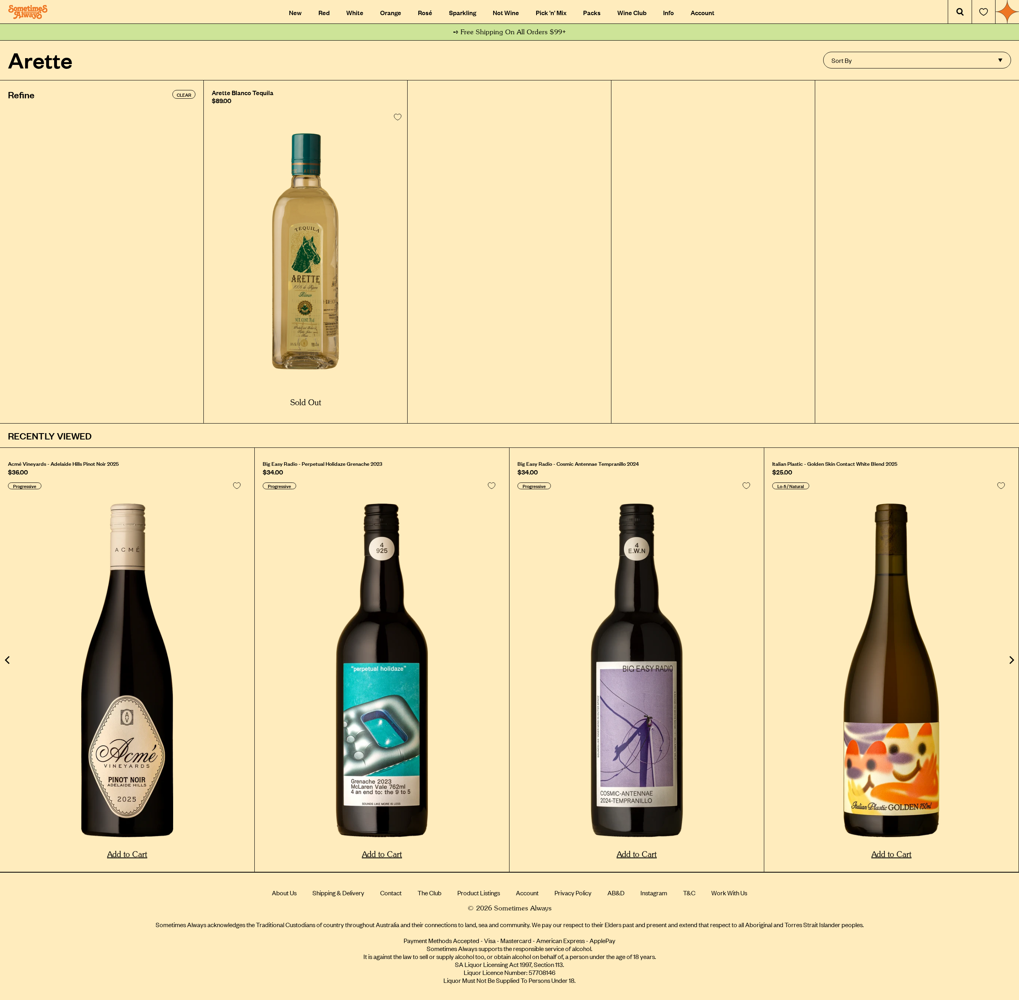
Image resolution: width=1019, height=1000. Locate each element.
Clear (184, 94)
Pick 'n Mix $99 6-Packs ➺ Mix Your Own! (510, 32)
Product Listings (478, 892)
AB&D (616, 892)
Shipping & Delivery (338, 892)
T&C (689, 892)
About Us (284, 892)
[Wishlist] (983, 12)
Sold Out (305, 403)
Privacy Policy (572, 892)
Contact (391, 892)
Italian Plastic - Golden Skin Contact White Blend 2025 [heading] (834, 463)
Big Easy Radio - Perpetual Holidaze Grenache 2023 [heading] (322, 463)
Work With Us (729, 892)
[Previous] (8, 660)
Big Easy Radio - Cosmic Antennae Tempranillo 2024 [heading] (578, 463)
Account (527, 892)
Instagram (653, 892)
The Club (429, 892)
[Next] (1011, 660)
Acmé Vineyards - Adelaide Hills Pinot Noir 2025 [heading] (63, 463)
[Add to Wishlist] (397, 117)
